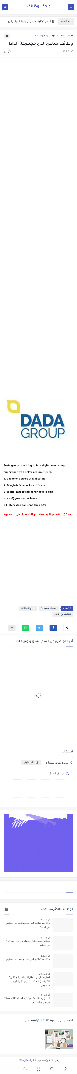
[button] (53, 628)
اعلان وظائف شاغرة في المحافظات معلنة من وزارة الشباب (27, 1000)
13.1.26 (43, 994)
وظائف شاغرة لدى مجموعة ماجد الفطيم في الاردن (28, 925)
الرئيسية (65, 36)
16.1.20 (43, 919)
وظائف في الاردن (62, 614)
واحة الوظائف (38, 7)
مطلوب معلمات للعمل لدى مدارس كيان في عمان (28, 943)
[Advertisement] (38, 222)
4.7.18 (44, 937)
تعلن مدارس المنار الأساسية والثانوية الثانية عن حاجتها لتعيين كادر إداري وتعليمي (29, 981)
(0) (6, 52)
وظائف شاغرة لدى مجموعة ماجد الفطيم (28, 959)
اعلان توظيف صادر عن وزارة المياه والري (29, 21)
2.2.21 (44, 955)
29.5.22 (43, 973)
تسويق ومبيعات (42, 36)
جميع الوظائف (28, 608)
